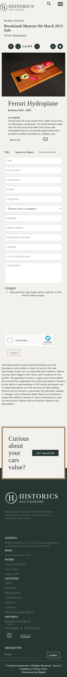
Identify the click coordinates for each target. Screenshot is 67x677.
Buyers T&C (11, 569)
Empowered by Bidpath (34, 672)
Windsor (10, 607)
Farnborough (14, 597)
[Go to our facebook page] (8, 528)
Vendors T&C (12, 574)
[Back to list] (11, 46)
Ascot (9, 583)
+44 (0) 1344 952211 (16, 564)
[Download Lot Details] (53, 46)
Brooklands (12, 593)
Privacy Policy (40, 669)
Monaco (10, 602)
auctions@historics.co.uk (17, 555)
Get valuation (45, 453)
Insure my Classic (24, 152)
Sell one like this (47, 152)
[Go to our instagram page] (39, 140)
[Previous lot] (18, 46)
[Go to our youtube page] (21, 528)
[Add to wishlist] (60, 46)
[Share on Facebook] (25, 140)
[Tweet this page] (32, 140)
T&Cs (7, 152)
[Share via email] (46, 140)
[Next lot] (37, 46)
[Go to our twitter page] (15, 528)
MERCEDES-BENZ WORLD (19, 612)
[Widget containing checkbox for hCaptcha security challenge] (29, 340)
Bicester (10, 588)
